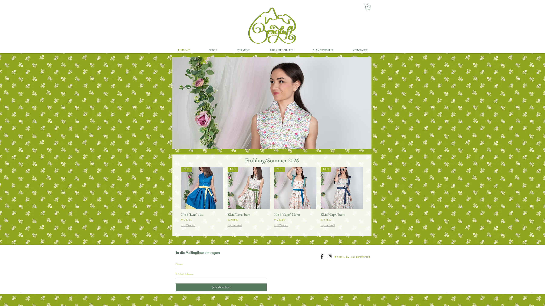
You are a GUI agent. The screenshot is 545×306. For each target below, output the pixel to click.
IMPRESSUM (363, 257)
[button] (368, 7)
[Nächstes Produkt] (368, 187)
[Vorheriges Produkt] (175, 187)
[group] (271, 199)
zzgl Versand (188, 225)
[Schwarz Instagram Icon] (329, 256)
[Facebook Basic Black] (322, 256)
